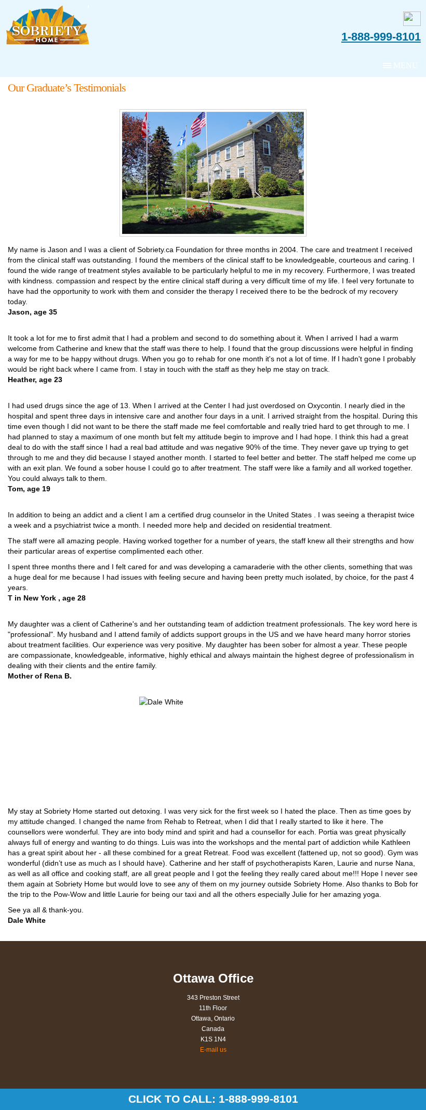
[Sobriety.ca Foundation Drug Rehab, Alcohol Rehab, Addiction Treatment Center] (50, 25)
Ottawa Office (213, 978)
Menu (405, 65)
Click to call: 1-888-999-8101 (213, 1099)
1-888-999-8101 (381, 37)
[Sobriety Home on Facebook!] (412, 23)
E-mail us (213, 1049)
